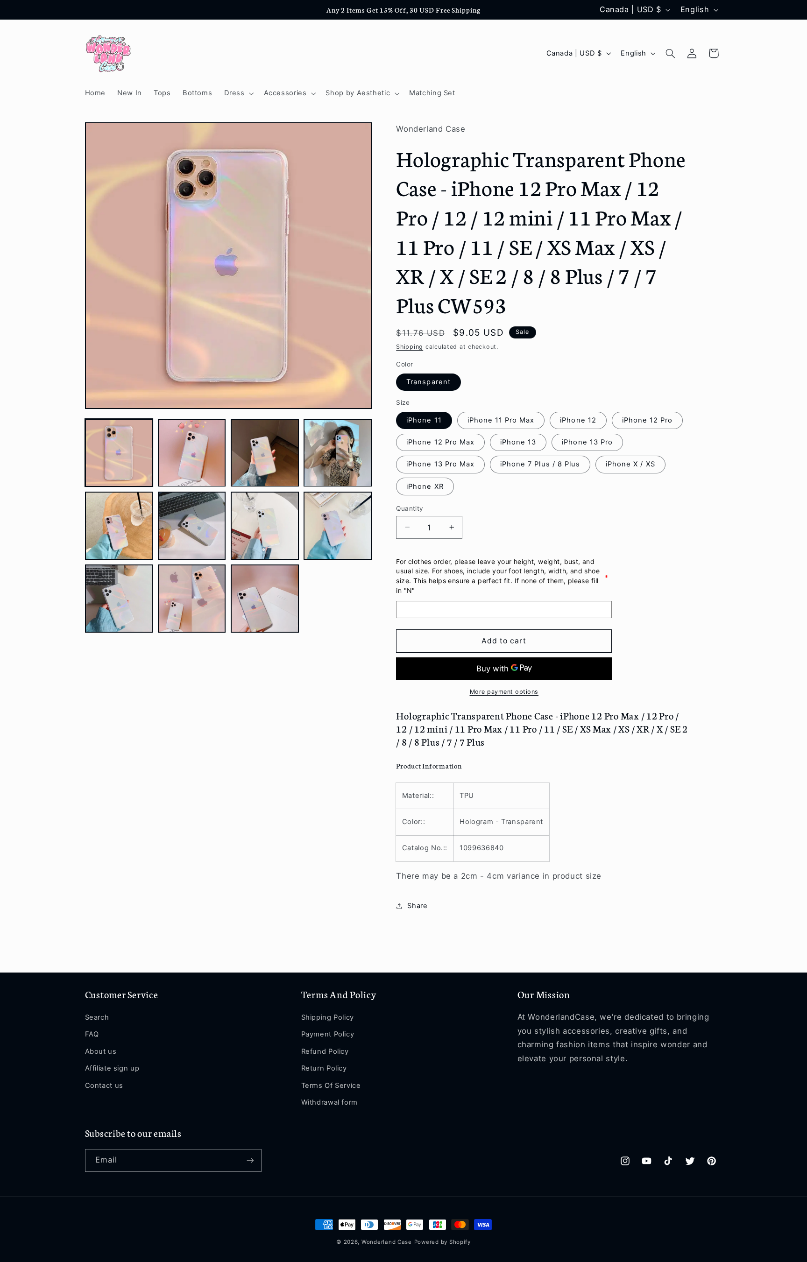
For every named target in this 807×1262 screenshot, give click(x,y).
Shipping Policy (327, 1017)
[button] (238, 93)
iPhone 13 (518, 442)
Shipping (409, 346)
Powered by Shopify (442, 1242)
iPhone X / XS (630, 464)
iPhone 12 (578, 420)
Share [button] (417, 905)
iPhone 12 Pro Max (440, 442)
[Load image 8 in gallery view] (338, 526)
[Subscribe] (250, 1160)
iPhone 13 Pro (587, 442)
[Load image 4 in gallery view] (338, 453)
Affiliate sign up (112, 1068)
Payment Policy (327, 1034)
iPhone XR (424, 486)
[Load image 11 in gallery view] (265, 598)
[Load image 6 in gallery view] (192, 526)
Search (97, 1017)
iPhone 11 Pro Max (501, 420)
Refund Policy (325, 1051)
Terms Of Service (331, 1085)
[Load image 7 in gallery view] (265, 526)
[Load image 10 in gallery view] (192, 598)
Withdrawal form (329, 1102)
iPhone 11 (423, 420)
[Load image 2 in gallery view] (192, 453)
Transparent (428, 381)
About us (101, 1051)
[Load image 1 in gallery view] (119, 453)
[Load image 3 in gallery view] (265, 453)
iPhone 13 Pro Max (440, 464)
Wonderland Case (386, 1242)
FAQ (92, 1034)
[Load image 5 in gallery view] (119, 526)
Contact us (104, 1085)
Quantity (409, 508)
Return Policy (324, 1068)
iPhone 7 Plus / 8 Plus (540, 464)
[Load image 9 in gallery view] (119, 598)
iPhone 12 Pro (647, 420)
